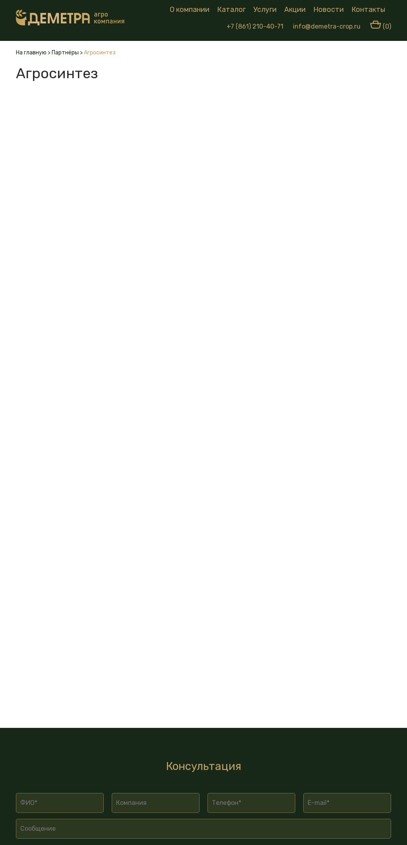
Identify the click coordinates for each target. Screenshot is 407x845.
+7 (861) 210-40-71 (255, 26)
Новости (328, 9)
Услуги (265, 9)
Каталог (231, 9)
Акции (295, 9)
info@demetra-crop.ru (326, 26)
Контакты (368, 9)
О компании (189, 9)
